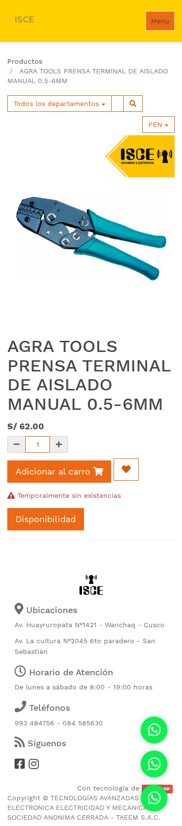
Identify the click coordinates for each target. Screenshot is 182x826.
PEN (157, 124)
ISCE (24, 19)
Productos (24, 61)
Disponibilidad (46, 519)
